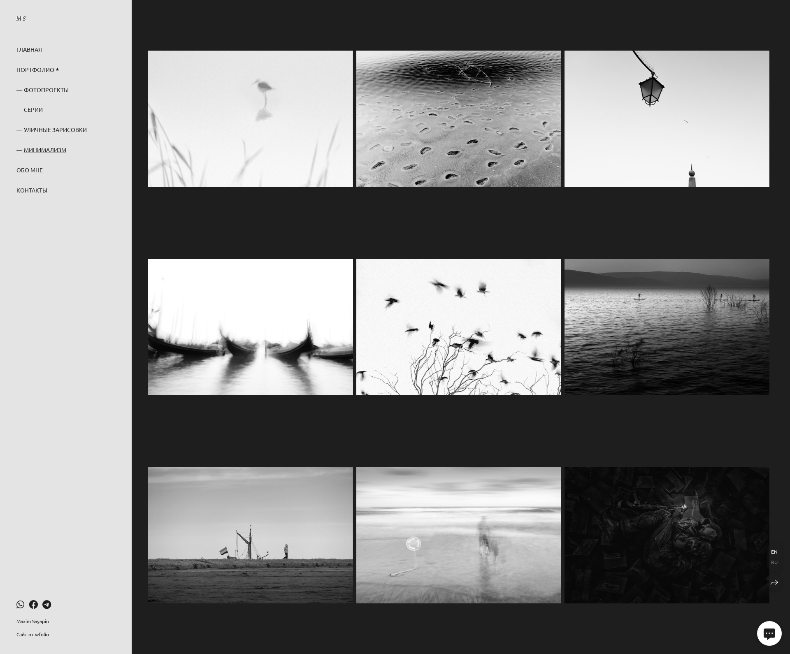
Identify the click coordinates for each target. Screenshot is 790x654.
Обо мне (29, 170)
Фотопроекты (46, 89)
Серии (33, 109)
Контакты (31, 190)
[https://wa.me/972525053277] (20, 604)
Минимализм (45, 149)
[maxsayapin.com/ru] (21, 18)
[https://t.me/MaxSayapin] (46, 604)
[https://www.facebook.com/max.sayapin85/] (33, 604)
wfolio (42, 634)
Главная (29, 49)
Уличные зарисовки (55, 129)
